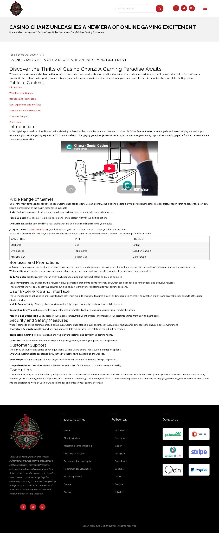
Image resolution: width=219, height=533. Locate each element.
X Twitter (119, 491)
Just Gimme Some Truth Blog (78, 445)
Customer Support (18, 116)
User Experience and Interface (25, 104)
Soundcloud (121, 461)
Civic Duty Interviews (74, 453)
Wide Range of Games (21, 93)
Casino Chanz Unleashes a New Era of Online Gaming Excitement (71, 32)
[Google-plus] (192, 8)
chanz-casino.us (26, 32)
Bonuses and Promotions (22, 98)
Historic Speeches (73, 476)
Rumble (119, 484)
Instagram (120, 453)
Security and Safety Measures (25, 110)
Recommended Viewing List (77, 468)
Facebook (120, 438)
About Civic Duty (72, 438)
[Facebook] (176, 8)
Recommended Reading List (78, 461)
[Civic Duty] (16, 8)
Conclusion (15, 122)
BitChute (119, 430)
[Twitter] (184, 8)
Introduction (15, 87)
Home (12, 32)
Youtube (119, 468)
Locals (118, 476)
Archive (68, 491)
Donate (68, 484)
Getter (118, 445)
